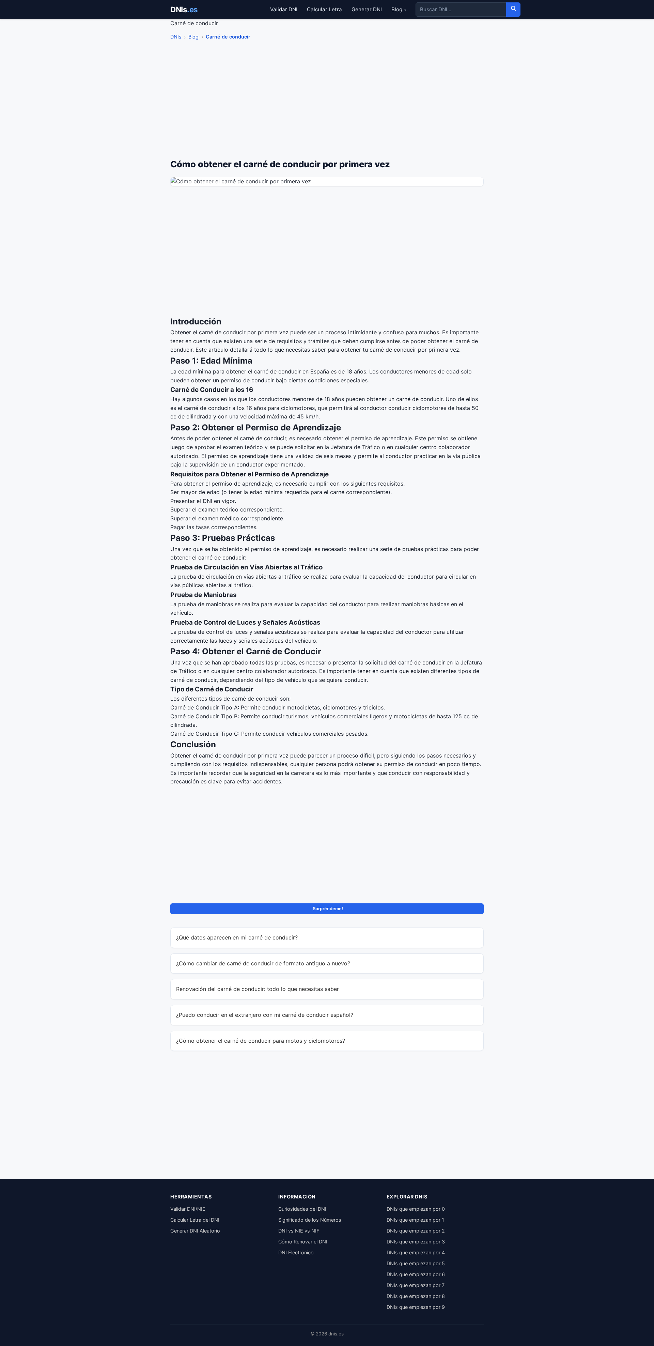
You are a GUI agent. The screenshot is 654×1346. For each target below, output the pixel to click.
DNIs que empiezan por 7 (416, 1285)
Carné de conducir (228, 37)
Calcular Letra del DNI (194, 1220)
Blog (398, 9)
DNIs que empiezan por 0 (416, 1209)
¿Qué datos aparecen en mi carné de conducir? (237, 937)
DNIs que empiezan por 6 (416, 1274)
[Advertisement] (327, 101)
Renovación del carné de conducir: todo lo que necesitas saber (257, 988)
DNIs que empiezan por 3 (416, 1241)
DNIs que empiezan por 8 (416, 1296)
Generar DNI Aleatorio (195, 1231)
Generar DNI (367, 9)
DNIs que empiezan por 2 (416, 1231)
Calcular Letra (324, 9)
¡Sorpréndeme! (327, 908)
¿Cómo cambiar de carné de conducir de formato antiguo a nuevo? (263, 963)
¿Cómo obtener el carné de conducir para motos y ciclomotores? (260, 1040)
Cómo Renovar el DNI (302, 1241)
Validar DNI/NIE (187, 1209)
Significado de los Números (309, 1220)
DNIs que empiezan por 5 (416, 1263)
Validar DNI (283, 9)
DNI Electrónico (296, 1252)
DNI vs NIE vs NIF (298, 1231)
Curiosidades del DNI (302, 1209)
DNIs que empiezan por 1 (415, 1220)
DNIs (184, 9)
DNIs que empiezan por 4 (416, 1252)
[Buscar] (513, 9)
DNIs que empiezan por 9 (416, 1307)
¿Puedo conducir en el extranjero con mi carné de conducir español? (264, 1014)
